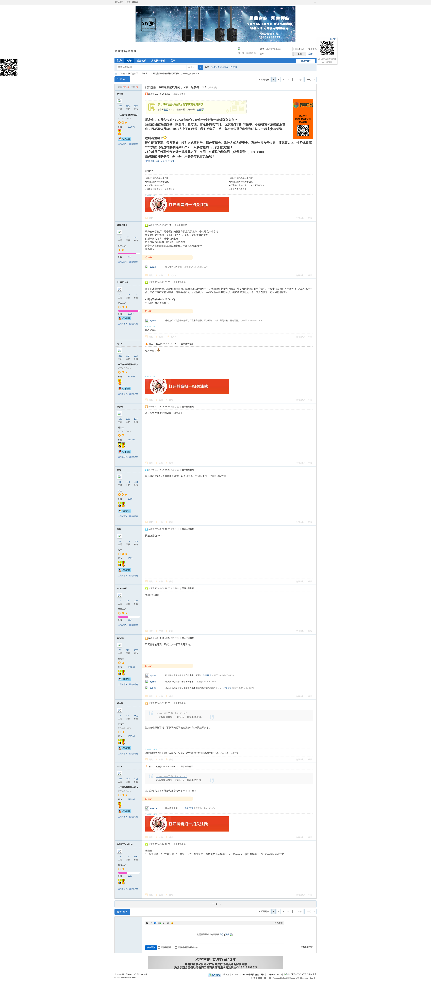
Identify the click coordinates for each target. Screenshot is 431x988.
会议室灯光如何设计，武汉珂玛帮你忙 (247, 185)
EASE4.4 (215, 67)
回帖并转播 (166, 947)
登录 (166, 109)
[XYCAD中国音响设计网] (125, 50)
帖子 (190, 67)
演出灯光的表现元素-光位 (157, 182)
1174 (136, 600)
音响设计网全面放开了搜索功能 (160, 189)
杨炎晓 (120, 406)
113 (128, 482)
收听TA (124, 144)
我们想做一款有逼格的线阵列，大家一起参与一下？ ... (177, 73)
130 (120, 419)
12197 (131, 314)
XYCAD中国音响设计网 (115, 73)
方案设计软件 (158, 60)
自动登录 (300, 49)
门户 (119, 60)
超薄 (162, 161)
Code (168, 923)
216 (128, 294)
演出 (173, 161)
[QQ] (214, 974)
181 (136, 237)
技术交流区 (133, 73)
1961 (128, 419)
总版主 (121, 427)
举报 (310, 218)
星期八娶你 (122, 225)
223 (120, 106)
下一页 (309, 79)
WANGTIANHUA (125, 844)
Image (155, 923)
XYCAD (233, 67)
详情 (205, 675)
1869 (136, 482)
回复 (151, 218)
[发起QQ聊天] (124, 140)
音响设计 (145, 73)
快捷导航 (305, 61)
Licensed (142, 974)
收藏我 (128, 2)
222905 (131, 127)
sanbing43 (122, 588)
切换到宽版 (315, 2)
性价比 (151, 161)
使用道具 (300, 218)
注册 (310, 53)
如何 (167, 161)
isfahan (120, 638)
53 (120, 650)
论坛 (129, 60)
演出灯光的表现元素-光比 (157, 178)
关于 (173, 60)
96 (128, 600)
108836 (131, 667)
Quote (163, 923)
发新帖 (121, 79)
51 (120, 294)
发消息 (135, 144)
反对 (173, 275)
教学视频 (224, 67)
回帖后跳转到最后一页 (188, 947)
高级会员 (122, 609)
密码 (262, 53)
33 (128, 237)
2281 (136, 856)
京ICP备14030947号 (273, 974)
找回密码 (312, 49)
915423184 (122, 282)
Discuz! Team (130, 978)
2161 (128, 650)
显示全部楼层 (179, 94)
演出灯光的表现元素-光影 (241, 182)
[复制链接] (212, 87)
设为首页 (119, 2)
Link (159, 923)
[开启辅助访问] (312, 2)
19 (120, 482)
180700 (131, 439)
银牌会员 (122, 865)
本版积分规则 (307, 947)
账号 (262, 49)
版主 (120, 490)
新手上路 (122, 246)
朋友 (157, 161)
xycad (120, 94)
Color (151, 923)
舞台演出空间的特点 (155, 185)
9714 (128, 106)
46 (128, 856)
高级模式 (278, 923)
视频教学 (141, 60)
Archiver (235, 974)
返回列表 (265, 79)
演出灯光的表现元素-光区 (241, 178)
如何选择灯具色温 (238, 189)
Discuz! (129, 974)
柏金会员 (122, 303)
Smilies (172, 923)
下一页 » (215, 904)
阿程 (119, 470)
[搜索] (200, 67)
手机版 (135, 2)
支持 (162, 275)
